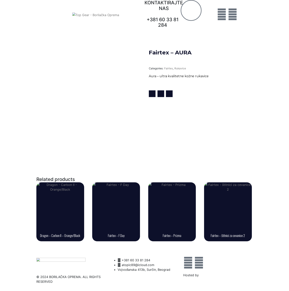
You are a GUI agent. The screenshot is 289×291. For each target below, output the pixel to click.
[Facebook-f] (188, 263)
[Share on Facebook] (152, 93)
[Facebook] (222, 14)
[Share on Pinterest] (169, 93)
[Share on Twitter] (160, 93)
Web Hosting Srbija (214, 275)
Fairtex (168, 68)
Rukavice (180, 68)
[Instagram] (232, 14)
